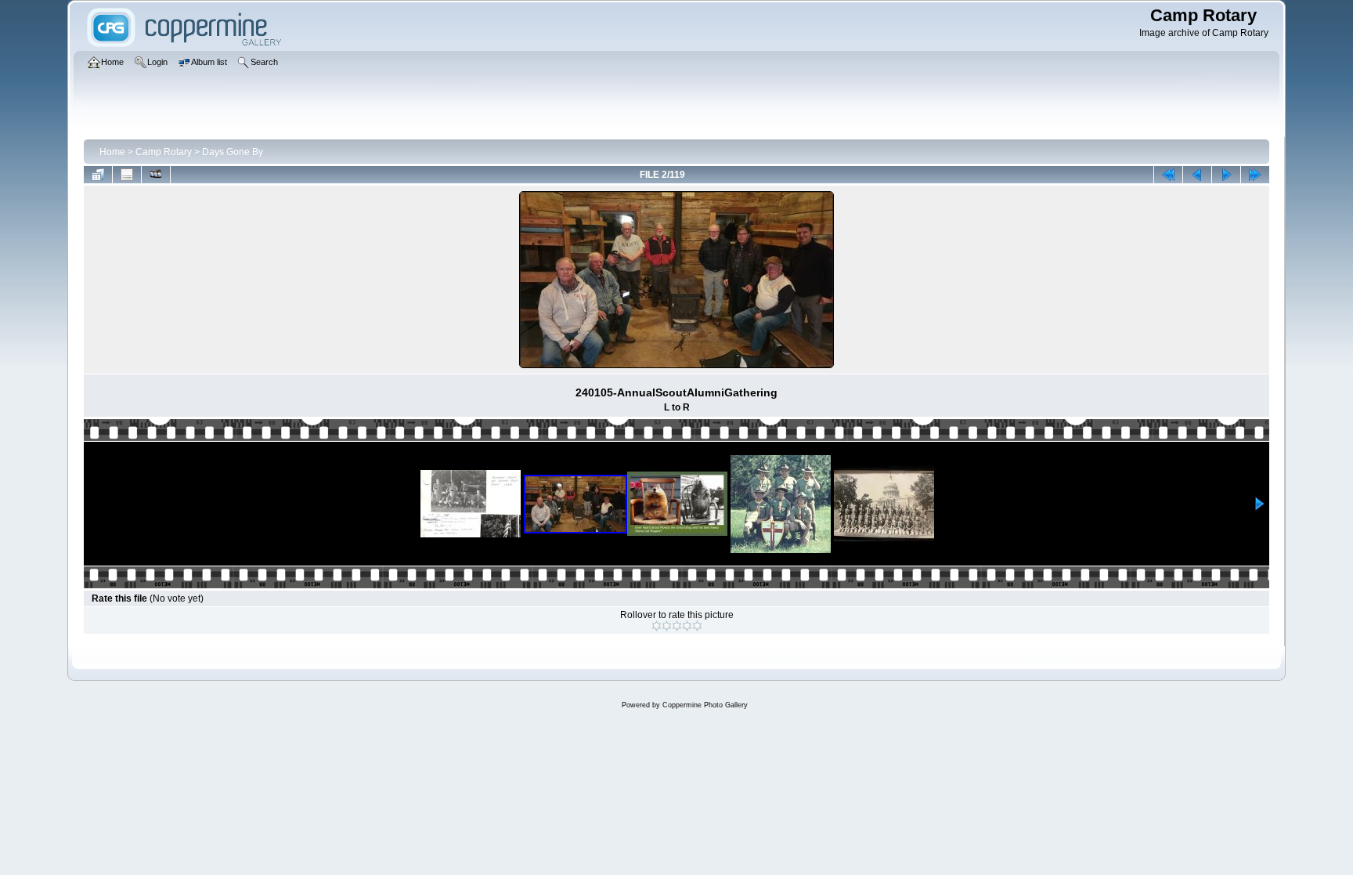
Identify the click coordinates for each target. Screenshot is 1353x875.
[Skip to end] (1255, 174)
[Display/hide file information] (127, 174)
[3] (677, 625)
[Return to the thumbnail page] (98, 174)
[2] (667, 625)
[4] (687, 625)
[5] (697, 625)
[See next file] (1226, 174)
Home (112, 151)
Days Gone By (232, 151)
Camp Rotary (163, 151)
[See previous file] (1197, 174)
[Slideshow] (156, 174)
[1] (656, 625)
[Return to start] (1168, 174)
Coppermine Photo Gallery (705, 705)
